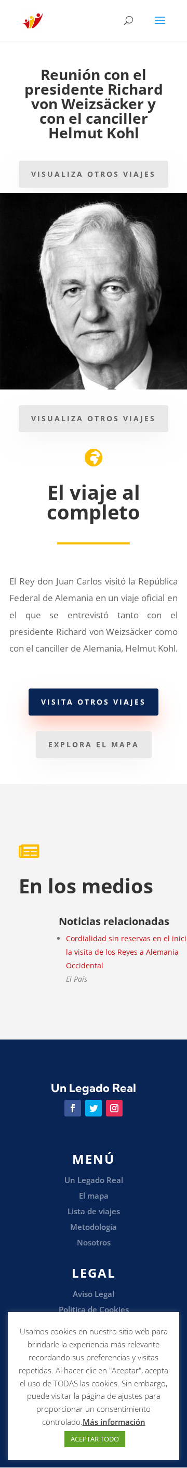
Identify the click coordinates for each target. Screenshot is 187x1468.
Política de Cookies (94, 1309)
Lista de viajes (94, 1211)
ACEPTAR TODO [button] (95, 1439)
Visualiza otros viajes (93, 174)
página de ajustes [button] (112, 1396)
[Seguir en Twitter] (93, 1108)
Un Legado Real (93, 1180)
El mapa (94, 1195)
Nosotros (94, 1242)
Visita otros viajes (93, 702)
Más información (114, 1422)
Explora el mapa (93, 744)
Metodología (93, 1227)
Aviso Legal (93, 1294)
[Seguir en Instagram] (114, 1108)
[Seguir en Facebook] (72, 1108)
